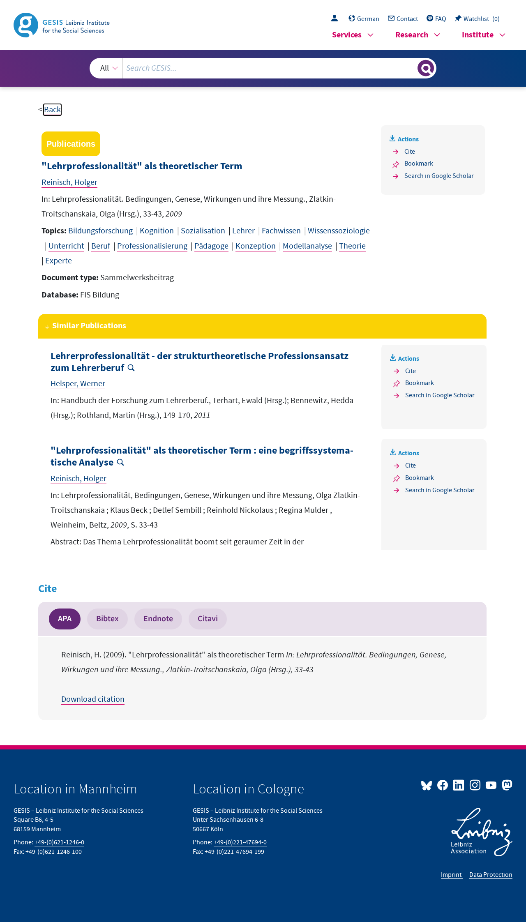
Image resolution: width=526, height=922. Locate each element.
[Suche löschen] (410, 67)
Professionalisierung (152, 246)
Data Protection (490, 875)
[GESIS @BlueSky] (428, 784)
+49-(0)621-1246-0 (59, 842)
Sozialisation (203, 231)
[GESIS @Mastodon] (506, 784)
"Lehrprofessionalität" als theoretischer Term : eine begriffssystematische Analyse (202, 457)
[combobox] (263, 68)
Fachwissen (281, 231)
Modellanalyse (307, 246)
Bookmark (418, 163)
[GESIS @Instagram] (475, 784)
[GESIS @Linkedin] (459, 784)
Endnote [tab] (158, 619)
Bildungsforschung (100, 231)
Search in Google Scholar (439, 176)
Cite (409, 152)
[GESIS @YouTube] (492, 784)
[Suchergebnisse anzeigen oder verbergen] (425, 68)
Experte (58, 261)
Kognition (157, 231)
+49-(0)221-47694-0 (240, 842)
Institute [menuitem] (478, 35)
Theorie (352, 246)
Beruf (100, 246)
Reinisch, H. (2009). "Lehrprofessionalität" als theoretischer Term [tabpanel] (254, 677)
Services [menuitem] (347, 35)
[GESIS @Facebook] (443, 784)
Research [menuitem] (411, 35)
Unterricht (66, 246)
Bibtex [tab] (107, 619)
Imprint (452, 875)
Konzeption (255, 246)
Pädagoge (211, 246)
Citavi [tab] (208, 619)
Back (52, 109)
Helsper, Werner (78, 383)
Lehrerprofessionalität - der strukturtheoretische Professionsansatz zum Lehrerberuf (199, 362)
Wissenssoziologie (339, 231)
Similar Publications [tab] (89, 326)
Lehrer (243, 231)
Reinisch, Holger (69, 182)
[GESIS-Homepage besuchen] (62, 24)
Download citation (93, 699)
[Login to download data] (336, 19)
